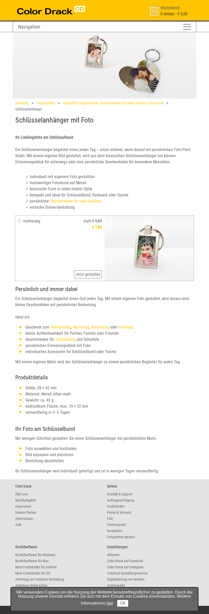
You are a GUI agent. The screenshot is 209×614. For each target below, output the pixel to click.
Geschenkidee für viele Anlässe (75, 201)
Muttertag (81, 327)
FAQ (110, 519)
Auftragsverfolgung (120, 500)
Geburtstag (100, 327)
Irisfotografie (116, 585)
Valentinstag (60, 327)
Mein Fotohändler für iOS (32, 573)
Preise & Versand (119, 512)
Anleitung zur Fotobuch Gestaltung (39, 579)
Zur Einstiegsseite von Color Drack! (41, 5)
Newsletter (114, 531)
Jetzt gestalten (87, 274)
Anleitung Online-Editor (31, 585)
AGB (18, 525)
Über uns (21, 494)
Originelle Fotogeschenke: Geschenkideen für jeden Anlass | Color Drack (113, 103)
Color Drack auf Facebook (125, 561)
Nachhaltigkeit (25, 500)
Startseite (22, 103)
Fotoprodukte (45, 103)
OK (123, 603)
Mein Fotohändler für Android (36, 567)
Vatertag (126, 327)
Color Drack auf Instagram (125, 567)
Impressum (23, 506)
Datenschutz (24, 519)
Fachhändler (116, 506)
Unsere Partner (25, 512)
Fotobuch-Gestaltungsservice (127, 573)
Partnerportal (116, 525)
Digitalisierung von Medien (126, 579)
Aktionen (113, 555)
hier (110, 603)
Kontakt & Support (120, 494)
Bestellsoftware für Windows (35, 555)
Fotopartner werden (121, 537)
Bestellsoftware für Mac (32, 561)
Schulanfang (65, 339)
